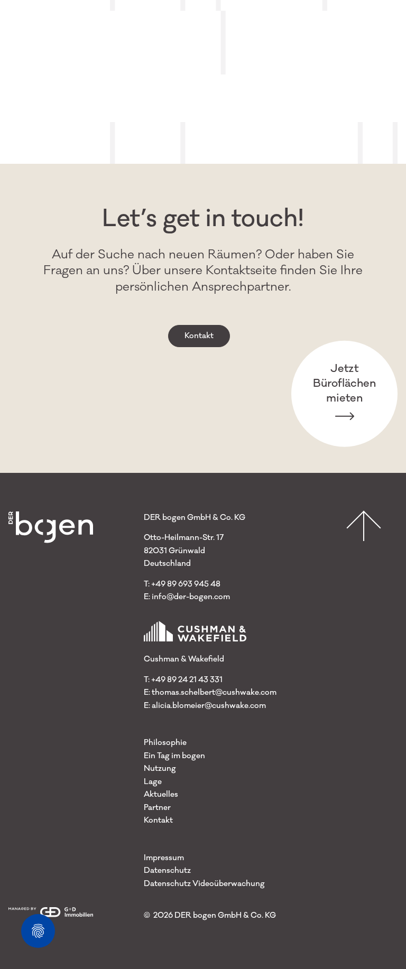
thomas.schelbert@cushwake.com (214, 692)
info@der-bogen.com (191, 597)
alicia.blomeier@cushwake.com (209, 706)
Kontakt (199, 336)
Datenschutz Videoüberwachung (204, 884)
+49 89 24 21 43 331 (187, 680)
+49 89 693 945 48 (185, 584)
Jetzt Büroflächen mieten (344, 383)
